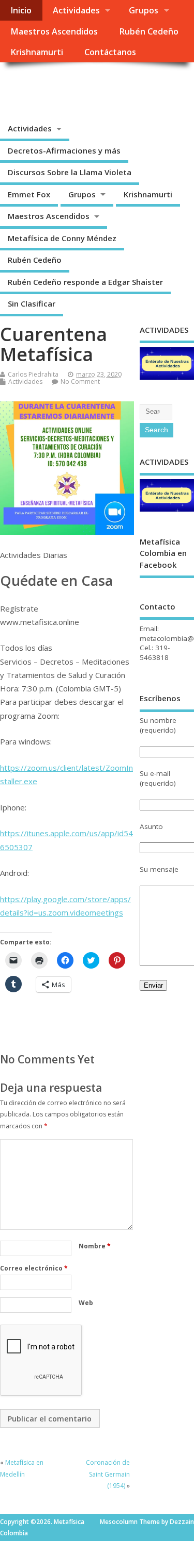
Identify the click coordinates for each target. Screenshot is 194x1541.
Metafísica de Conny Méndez (62, 238)
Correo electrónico (34, 1268)
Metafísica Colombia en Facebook (163, 553)
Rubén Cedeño (148, 31)
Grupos (143, 10)
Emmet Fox (29, 194)
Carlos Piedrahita (33, 374)
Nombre (95, 1246)
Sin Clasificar (31, 303)
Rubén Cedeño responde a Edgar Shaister (85, 282)
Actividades (76, 10)
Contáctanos (110, 52)
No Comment (80, 381)
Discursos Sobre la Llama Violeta (69, 172)
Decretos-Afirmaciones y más (64, 150)
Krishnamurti (36, 52)
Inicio (21, 10)
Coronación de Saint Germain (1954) (108, 1474)
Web (86, 1302)
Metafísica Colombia (85, 85)
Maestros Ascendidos (54, 31)
